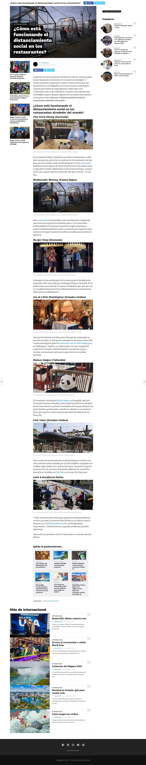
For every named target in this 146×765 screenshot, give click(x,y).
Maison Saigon (63, 400)
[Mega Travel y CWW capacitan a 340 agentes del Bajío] (20, 138)
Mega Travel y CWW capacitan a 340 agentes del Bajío (19, 142)
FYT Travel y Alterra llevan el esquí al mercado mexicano (18, 76)
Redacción (45, 62)
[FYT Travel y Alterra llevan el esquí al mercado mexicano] (20, 72)
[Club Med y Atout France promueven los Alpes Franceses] (20, 94)
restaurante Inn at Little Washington (75, 343)
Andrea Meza (58, 621)
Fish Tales (60, 472)
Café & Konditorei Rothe (56, 523)
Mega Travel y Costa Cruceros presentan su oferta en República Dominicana (19, 120)
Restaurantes (53, 601)
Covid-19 (45, 601)
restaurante (86, 163)
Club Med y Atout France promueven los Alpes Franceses (19, 98)
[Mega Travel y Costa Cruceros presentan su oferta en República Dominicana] (20, 115)
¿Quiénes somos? (73, 750)
